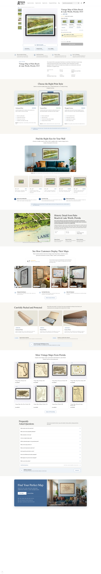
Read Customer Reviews (50, 297)
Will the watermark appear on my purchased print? (30, 441)
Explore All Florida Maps (50, 411)
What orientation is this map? (26, 434)
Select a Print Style (72, 44)
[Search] (78, 3)
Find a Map (22, 493)
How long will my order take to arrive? (27, 451)
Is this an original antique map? (26, 438)
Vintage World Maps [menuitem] (52, 3)
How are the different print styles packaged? (29, 454)
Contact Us (77, 470)
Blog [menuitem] (59, 3)
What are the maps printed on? (26, 444)
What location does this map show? (27, 428)
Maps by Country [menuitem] (30, 3)
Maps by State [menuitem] (38, 3)
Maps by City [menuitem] (44, 3)
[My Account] (81, 3)
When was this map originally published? (28, 431)
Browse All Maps (30, 493)
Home (18, 7)
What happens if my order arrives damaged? (28, 457)
